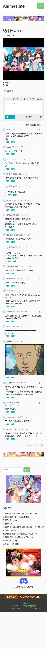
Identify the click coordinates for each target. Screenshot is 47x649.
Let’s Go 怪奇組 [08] (11, 544)
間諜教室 (10, 91)
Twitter (15, 605)
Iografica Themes (33, 608)
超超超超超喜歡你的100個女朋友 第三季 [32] (20, 534)
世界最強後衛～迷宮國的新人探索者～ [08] (19, 537)
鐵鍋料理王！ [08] (10, 540)
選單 (41, 5)
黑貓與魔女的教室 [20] (11, 530)
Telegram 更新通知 (29, 605)
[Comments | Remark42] (23, 272)
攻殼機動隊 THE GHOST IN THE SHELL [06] (20, 513)
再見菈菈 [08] (8, 523)
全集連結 (6, 82)
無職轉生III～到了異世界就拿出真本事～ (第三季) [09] (23, 527)
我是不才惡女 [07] (10, 520)
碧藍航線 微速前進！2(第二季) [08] (16, 517)
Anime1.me (14, 6)
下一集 (5, 85)
